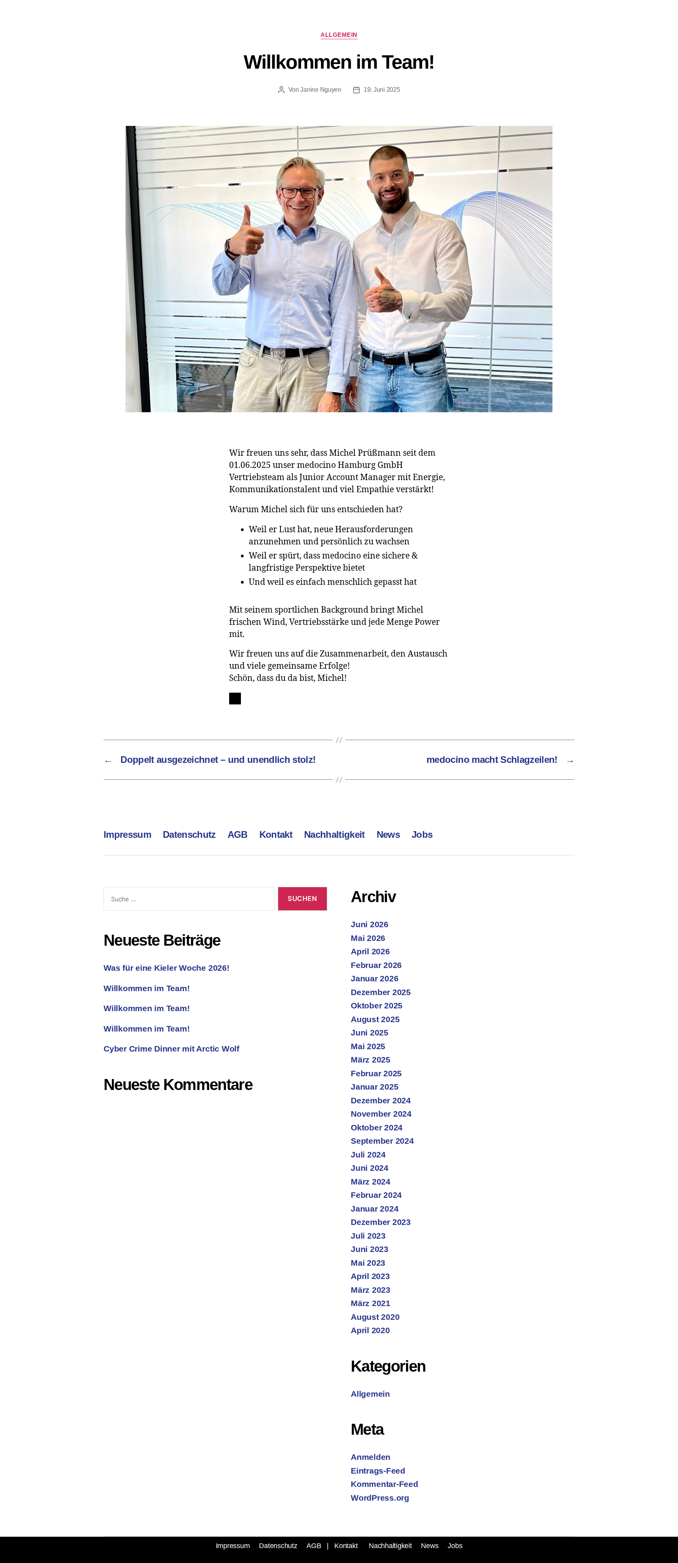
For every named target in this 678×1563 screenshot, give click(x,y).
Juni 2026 (369, 924)
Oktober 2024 (377, 1127)
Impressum (127, 834)
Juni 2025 (369, 1032)
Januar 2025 (374, 1086)
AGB (238, 834)
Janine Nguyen (320, 89)
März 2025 (370, 1059)
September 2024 (382, 1140)
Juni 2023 (369, 1249)
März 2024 (370, 1181)
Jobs (422, 834)
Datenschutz (189, 834)
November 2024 (381, 1113)
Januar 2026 (374, 978)
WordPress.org (380, 1497)
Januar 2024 (374, 1208)
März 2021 (370, 1303)
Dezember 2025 (381, 992)
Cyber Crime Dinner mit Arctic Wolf (171, 1048)
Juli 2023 (368, 1235)
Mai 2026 (368, 938)
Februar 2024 (376, 1194)
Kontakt (275, 834)
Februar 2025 (376, 1073)
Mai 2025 (368, 1046)
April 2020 (370, 1330)
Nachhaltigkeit (334, 834)
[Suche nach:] (187, 900)
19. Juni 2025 (382, 89)
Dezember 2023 (381, 1221)
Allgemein (339, 34)
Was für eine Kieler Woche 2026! (167, 967)
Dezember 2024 (381, 1100)
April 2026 (370, 951)
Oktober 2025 (377, 1005)
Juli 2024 (368, 1154)
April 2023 (370, 1276)
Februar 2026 (376, 965)
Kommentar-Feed (384, 1483)
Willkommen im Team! (147, 988)
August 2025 (375, 1019)
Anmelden (370, 1456)
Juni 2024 (369, 1167)
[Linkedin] (235, 698)
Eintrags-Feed (378, 1470)
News (388, 834)
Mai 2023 (368, 1262)
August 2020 (375, 1316)
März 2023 (370, 1289)
